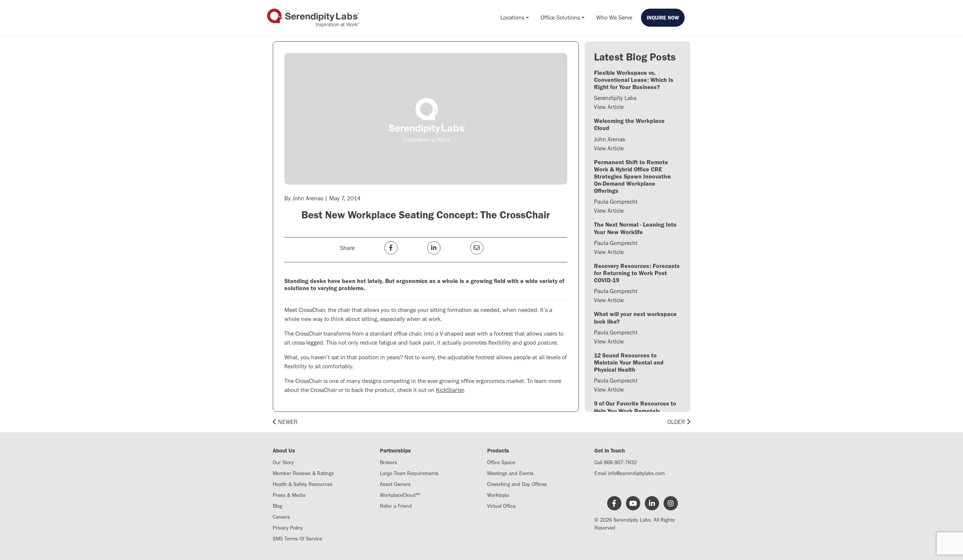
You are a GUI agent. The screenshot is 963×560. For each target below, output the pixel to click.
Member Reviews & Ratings (303, 473)
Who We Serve (614, 17)
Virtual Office (501, 506)
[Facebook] (391, 247)
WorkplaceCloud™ (400, 495)
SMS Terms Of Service (297, 539)
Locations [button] (512, 17)
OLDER (677, 421)
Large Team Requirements (409, 473)
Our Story (283, 462)
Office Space (501, 462)
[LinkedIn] (433, 247)
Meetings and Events (510, 473)
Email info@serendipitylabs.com (629, 473)
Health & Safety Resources (303, 484)
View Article (609, 106)
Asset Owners (395, 484)
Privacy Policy (288, 528)
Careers (281, 517)
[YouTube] (633, 503)
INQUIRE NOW (663, 18)
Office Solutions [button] (560, 17)
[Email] (476, 247)
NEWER (287, 421)
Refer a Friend (396, 506)
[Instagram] (671, 503)
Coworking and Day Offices (517, 484)
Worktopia (498, 495)
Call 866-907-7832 (615, 462)
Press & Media (289, 495)
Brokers (388, 462)
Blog (277, 506)
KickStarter (450, 390)
